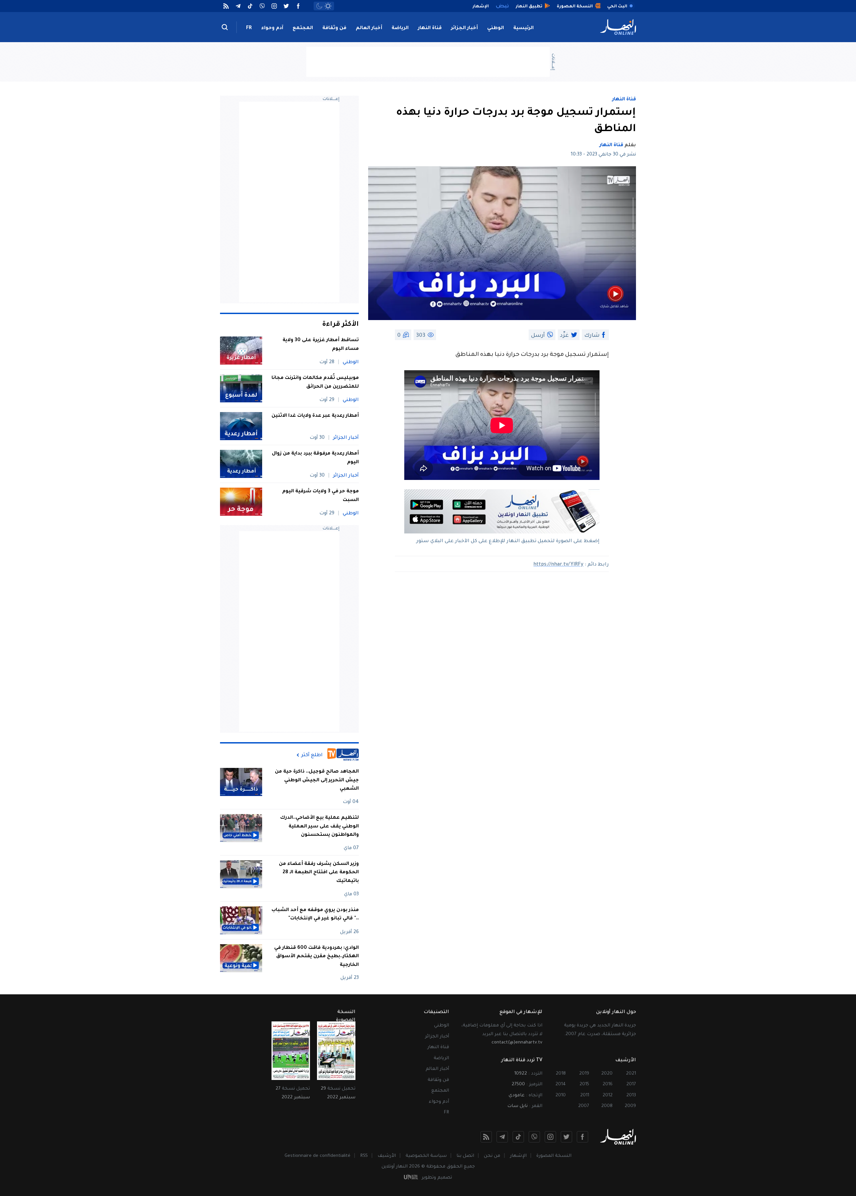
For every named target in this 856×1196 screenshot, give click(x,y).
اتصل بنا (465, 1156)
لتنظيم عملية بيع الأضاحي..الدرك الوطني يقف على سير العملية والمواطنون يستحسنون (319, 826)
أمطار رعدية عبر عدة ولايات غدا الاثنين (315, 416)
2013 (631, 1095)
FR (249, 28)
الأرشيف (387, 1156)
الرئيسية (523, 28)
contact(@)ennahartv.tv (517, 1042)
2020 (607, 1073)
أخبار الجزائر (464, 28)
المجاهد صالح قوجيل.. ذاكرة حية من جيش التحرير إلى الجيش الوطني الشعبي (317, 780)
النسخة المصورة (553, 1156)
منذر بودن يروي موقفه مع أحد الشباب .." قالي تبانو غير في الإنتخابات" (315, 915)
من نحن (492, 1156)
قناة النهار (430, 28)
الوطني (495, 28)
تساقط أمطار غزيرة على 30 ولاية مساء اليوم (321, 345)
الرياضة (400, 28)
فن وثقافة (334, 28)
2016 (608, 1084)
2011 (584, 1095)
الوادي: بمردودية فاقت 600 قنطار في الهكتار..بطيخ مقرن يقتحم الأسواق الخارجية (316, 956)
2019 (584, 1073)
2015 (584, 1084)
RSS (364, 1156)
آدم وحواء (272, 28)
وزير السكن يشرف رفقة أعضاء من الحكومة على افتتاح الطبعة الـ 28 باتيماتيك (319, 873)
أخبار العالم (369, 28)
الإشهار (518, 1156)
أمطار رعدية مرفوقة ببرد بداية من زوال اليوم (315, 458)
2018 (561, 1073)
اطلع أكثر (312, 755)
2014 (560, 1084)
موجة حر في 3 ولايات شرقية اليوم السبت (320, 496)
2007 (583, 1106)
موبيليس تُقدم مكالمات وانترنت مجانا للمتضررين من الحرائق (315, 383)
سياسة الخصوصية (426, 1156)
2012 (608, 1095)
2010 (560, 1095)
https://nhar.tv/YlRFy (558, 565)
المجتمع (303, 28)
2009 (630, 1106)
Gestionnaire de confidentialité (317, 1156)
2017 (631, 1084)
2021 (631, 1073)
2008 (607, 1106)
